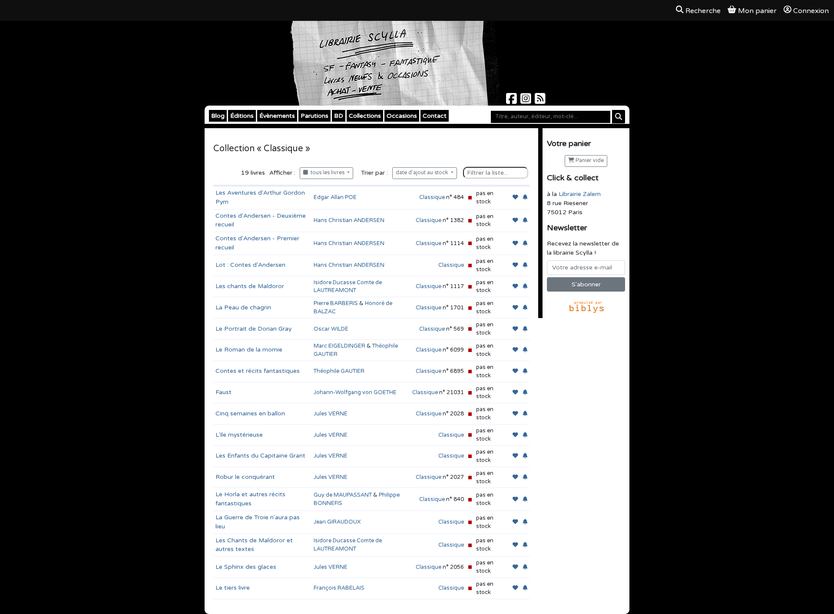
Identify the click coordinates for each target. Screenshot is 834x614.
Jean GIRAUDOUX (337, 521)
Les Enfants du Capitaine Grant (260, 455)
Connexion (811, 11)
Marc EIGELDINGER (339, 345)
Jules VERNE (331, 413)
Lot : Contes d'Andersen (250, 265)
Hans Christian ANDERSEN (349, 220)
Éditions (242, 115)
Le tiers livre (232, 587)
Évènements (277, 115)
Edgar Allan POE (335, 197)
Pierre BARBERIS (336, 303)
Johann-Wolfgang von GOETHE (355, 392)
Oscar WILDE (331, 328)
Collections (365, 115)
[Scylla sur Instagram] (527, 101)
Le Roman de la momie (248, 349)
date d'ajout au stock (423, 172)
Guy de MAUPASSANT (343, 494)
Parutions (314, 115)
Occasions (402, 115)
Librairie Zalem (580, 194)
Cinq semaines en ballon (250, 413)
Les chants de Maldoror (249, 286)
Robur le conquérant (245, 477)
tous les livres (327, 172)
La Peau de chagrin (243, 307)
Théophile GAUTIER (339, 371)
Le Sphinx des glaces (245, 567)
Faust (223, 392)
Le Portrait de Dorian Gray (253, 328)
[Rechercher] (618, 116)
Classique (432, 197)
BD (338, 115)
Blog (218, 115)
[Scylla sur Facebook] (512, 101)
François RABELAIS (339, 587)
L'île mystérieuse (239, 434)
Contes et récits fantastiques (257, 371)
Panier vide (589, 160)
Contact (435, 115)
